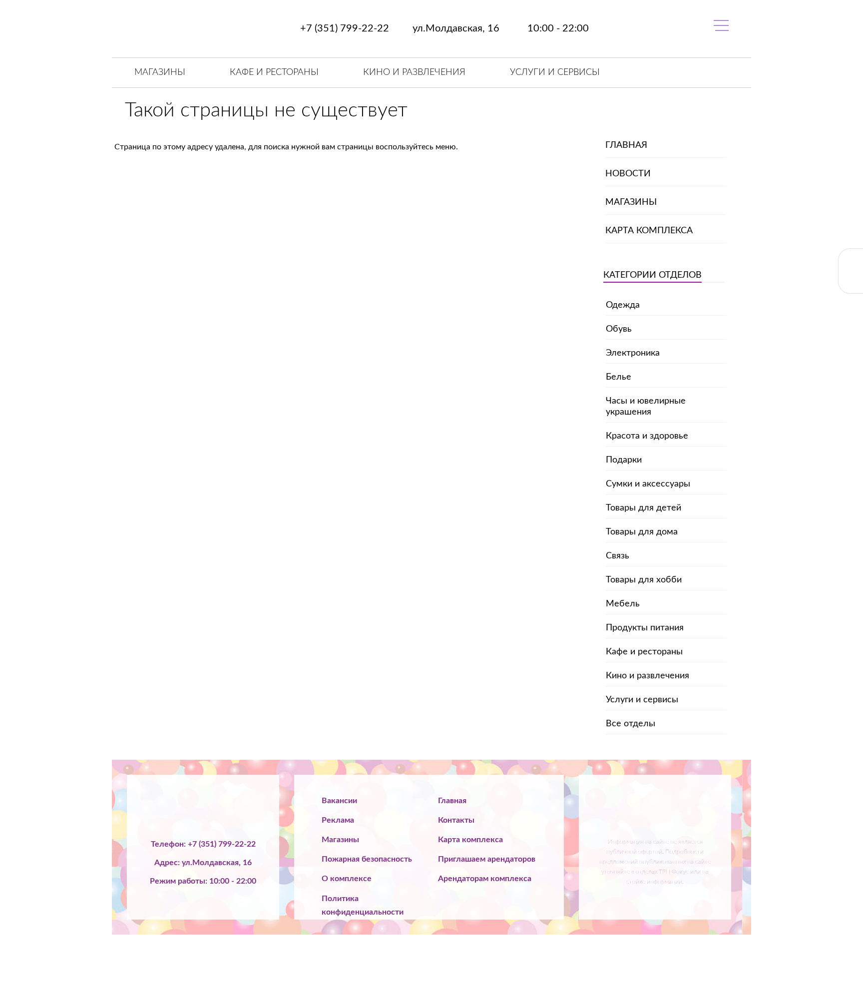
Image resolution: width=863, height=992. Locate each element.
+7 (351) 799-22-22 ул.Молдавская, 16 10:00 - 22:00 (443, 28)
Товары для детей (643, 507)
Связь (617, 555)
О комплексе (347, 879)
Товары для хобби (644, 579)
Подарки (624, 460)
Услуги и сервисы (555, 72)
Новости (628, 173)
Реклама (338, 820)
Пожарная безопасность (367, 859)
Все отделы (630, 723)
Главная (626, 145)
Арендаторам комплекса (484, 879)
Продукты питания (645, 627)
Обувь (619, 329)
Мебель (623, 603)
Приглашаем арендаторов (486, 859)
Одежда (623, 305)
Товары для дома (642, 531)
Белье (618, 377)
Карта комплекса (649, 230)
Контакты (456, 820)
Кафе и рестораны (274, 72)
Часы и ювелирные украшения (646, 407)
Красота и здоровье (647, 436)
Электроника (633, 353)
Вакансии (339, 801)
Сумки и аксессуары (648, 484)
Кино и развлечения (414, 72)
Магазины (159, 72)
